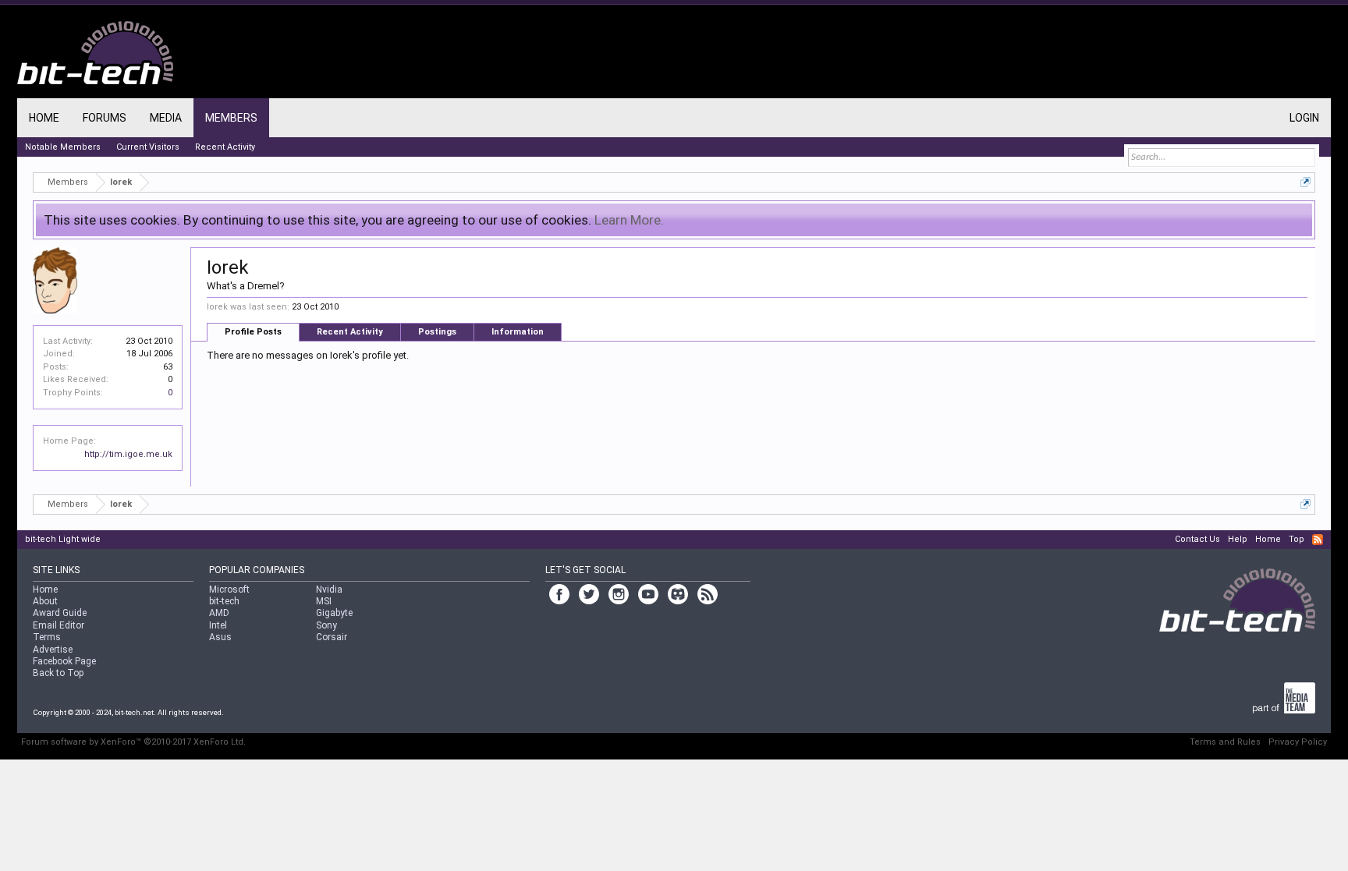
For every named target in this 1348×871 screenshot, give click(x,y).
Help (1237, 539)
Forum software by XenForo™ (133, 742)
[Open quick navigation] (1305, 182)
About (45, 601)
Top (1296, 539)
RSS (1317, 539)
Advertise (53, 649)
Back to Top (58, 672)
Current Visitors (147, 147)
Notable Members (63, 147)
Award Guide (60, 612)
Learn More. (629, 220)
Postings (437, 332)
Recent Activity (350, 332)
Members (231, 118)
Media (166, 118)
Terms (47, 637)
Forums (104, 118)
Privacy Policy (1297, 742)
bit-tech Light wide (63, 539)
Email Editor (58, 625)
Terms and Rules (1225, 742)
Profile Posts (253, 332)
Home (44, 118)
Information (517, 332)
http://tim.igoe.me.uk (128, 454)
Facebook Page (64, 661)
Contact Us (1197, 539)
